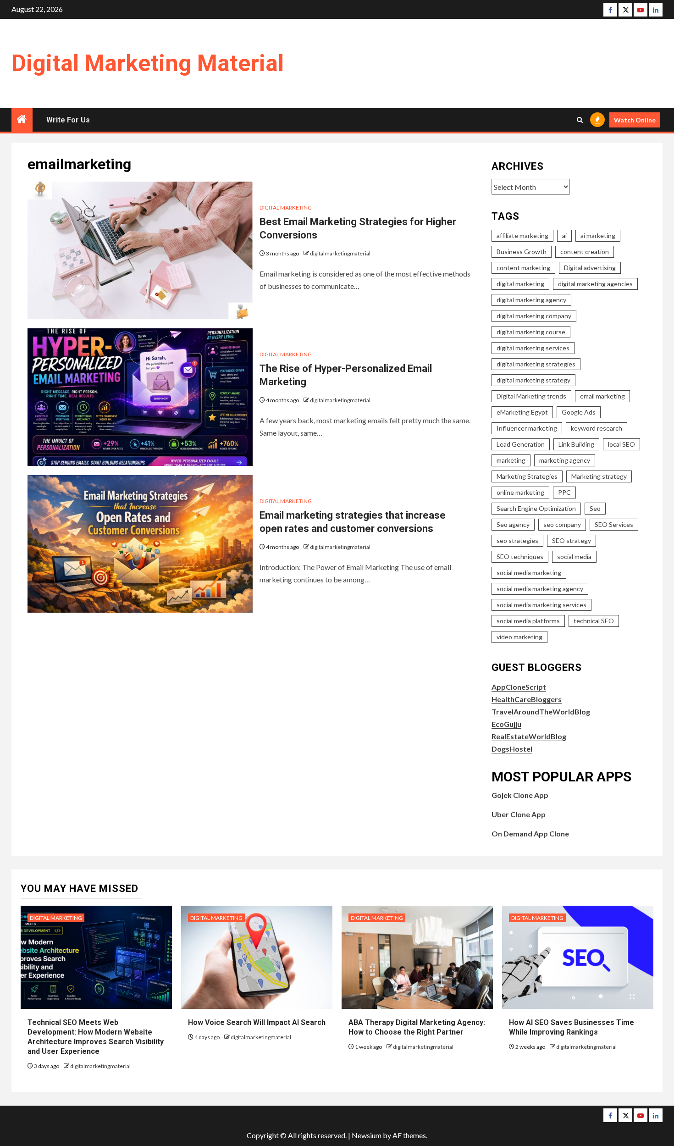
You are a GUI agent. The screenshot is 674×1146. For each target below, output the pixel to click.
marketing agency (564, 460)
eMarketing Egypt (522, 412)
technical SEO (594, 621)
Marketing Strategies (527, 476)
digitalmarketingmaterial (340, 253)
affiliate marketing (522, 235)
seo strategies (517, 540)
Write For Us (68, 120)
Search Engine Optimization (536, 508)
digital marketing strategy (533, 380)
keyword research (596, 428)
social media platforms (528, 621)
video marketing (519, 637)
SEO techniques (520, 556)
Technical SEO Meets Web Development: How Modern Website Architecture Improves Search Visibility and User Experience (96, 1036)
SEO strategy (571, 540)
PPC (564, 492)
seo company (562, 524)
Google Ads (579, 412)
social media (574, 556)
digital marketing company (534, 316)
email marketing (602, 396)
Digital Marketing (286, 207)
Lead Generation (521, 444)
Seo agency (513, 524)
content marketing (523, 267)
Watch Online (635, 120)
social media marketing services (541, 605)
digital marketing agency (531, 300)
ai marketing (597, 235)
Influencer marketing (527, 428)
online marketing (520, 492)
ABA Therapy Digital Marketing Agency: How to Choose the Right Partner (416, 1027)
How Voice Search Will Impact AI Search (257, 1022)
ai (564, 235)
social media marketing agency (540, 588)
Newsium (366, 1135)
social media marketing (529, 572)
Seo (595, 508)
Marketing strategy (599, 476)
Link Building (576, 444)
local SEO (621, 444)
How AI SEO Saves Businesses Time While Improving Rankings (571, 1027)
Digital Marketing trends (531, 396)
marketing (511, 460)
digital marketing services (533, 348)
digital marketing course (531, 332)
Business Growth (522, 251)
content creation (584, 251)
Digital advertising (590, 267)
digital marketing (520, 284)
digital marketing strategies (536, 364)
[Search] (580, 120)
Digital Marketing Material (147, 63)
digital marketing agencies (595, 284)
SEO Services (614, 524)
